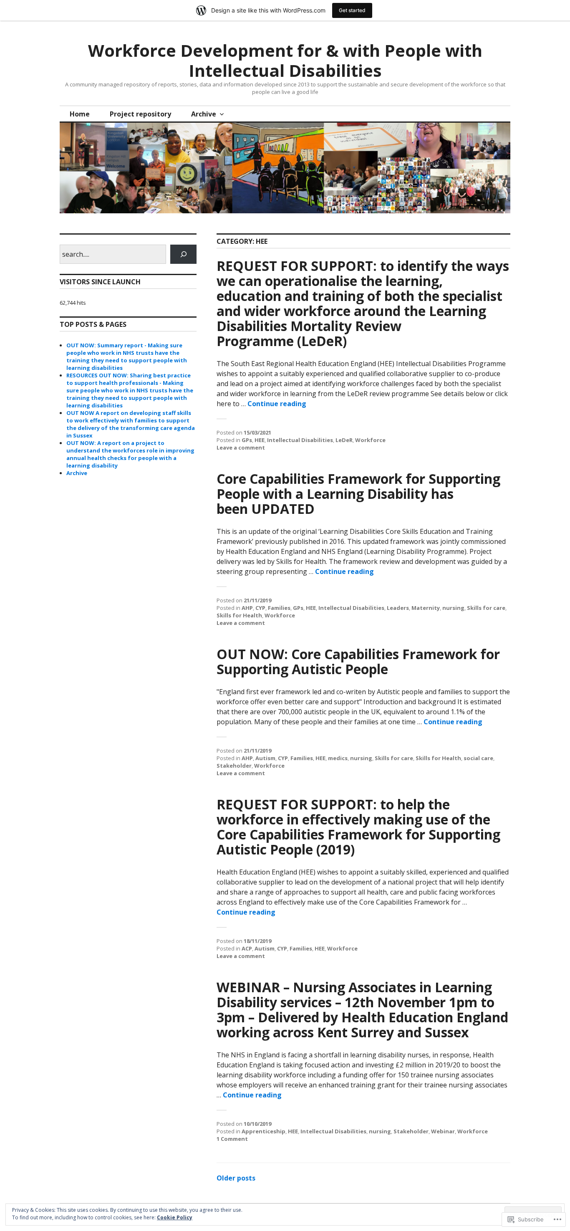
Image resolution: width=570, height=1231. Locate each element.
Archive (203, 114)
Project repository (140, 114)
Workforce (370, 440)
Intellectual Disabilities (300, 440)
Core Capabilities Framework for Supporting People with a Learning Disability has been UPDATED (358, 494)
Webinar (443, 1131)
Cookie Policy (174, 1217)
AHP (247, 608)
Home (80, 114)
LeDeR (344, 440)
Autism (265, 758)
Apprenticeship (263, 1131)
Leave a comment (241, 447)
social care (478, 758)
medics (338, 758)
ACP (247, 948)
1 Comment (232, 1139)
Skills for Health (239, 615)
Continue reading (276, 403)
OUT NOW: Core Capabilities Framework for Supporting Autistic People (358, 661)
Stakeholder (234, 765)
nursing (453, 608)
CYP (260, 608)
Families (279, 608)
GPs (247, 440)
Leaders (398, 608)
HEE (260, 440)
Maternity (425, 608)
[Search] (183, 254)
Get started (352, 10)
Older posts (236, 1178)
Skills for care (486, 608)
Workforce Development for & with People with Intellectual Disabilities (285, 60)
